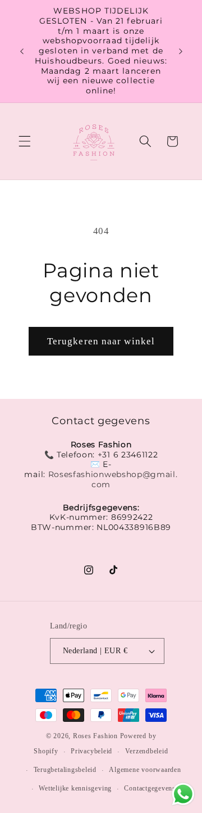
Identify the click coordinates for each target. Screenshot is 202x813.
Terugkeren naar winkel (101, 341)
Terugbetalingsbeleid (65, 770)
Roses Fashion (96, 736)
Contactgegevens (150, 788)
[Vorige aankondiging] (22, 51)
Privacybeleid (91, 751)
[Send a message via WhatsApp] (183, 794)
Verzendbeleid (146, 751)
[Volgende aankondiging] (180, 51)
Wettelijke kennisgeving (75, 788)
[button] (24, 141)
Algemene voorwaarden (145, 770)
